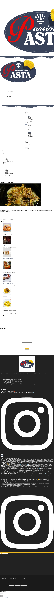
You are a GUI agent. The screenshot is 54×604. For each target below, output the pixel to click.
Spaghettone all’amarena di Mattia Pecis (9, 326)
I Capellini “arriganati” (6, 320)
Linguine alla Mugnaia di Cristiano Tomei (10, 323)
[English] (3, 151)
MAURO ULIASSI (5, 245)
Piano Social (11, 585)
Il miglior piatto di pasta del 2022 (8, 283)
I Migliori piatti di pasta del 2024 (8, 318)
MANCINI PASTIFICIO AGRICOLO (8, 258)
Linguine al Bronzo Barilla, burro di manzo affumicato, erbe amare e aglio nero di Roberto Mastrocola (19, 322)
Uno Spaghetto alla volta (7, 325)
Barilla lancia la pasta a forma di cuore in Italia (10, 317)
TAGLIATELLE (5, 296)
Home (1, 179)
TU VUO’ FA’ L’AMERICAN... (7, 308)
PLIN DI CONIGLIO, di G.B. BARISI (7, 208)
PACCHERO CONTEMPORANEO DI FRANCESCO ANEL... (11, 270)
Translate (8, 597)
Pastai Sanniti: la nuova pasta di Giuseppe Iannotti (11, 324)
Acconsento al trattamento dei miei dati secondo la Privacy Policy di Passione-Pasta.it (28, 346)
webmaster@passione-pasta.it (21, 585)
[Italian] (2, 151)
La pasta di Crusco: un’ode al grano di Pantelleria (11, 319)
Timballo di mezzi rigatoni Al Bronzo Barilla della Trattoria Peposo (14, 321)
